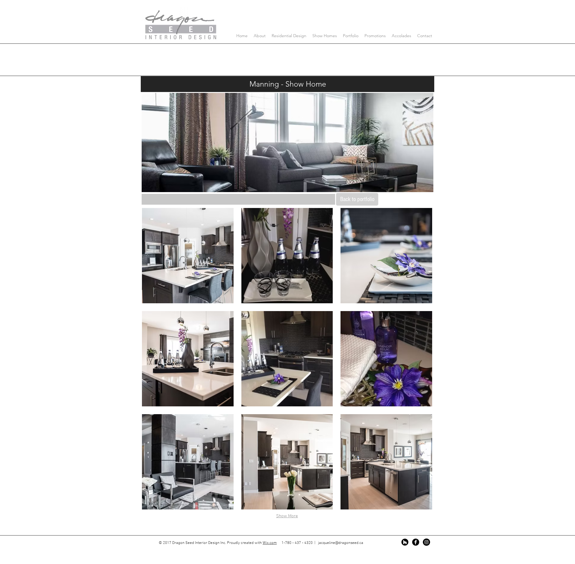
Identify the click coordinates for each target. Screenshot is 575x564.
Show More (287, 516)
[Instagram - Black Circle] (426, 542)
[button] (187, 255)
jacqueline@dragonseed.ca (340, 543)
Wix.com (270, 543)
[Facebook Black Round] (415, 542)
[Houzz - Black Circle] (404, 542)
